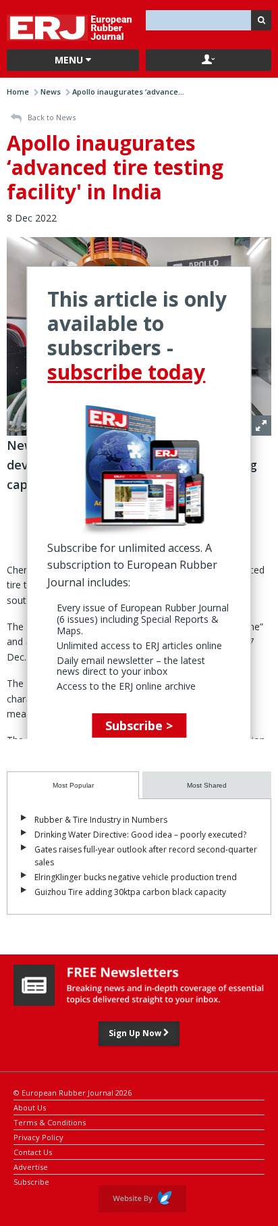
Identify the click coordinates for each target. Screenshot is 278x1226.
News (50, 91)
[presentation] (73, 785)
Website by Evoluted (142, 1198)
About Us (29, 1106)
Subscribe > (139, 725)
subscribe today (126, 372)
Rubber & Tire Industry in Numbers (100, 819)
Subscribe (31, 1181)
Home (18, 91)
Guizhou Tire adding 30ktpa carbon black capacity (130, 892)
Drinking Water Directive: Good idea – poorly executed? (140, 834)
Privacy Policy (38, 1136)
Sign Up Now (136, 1033)
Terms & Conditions (49, 1121)
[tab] (73, 785)
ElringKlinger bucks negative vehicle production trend (135, 877)
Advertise (30, 1166)
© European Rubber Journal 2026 (72, 1092)
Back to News (51, 117)
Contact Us (32, 1151)
